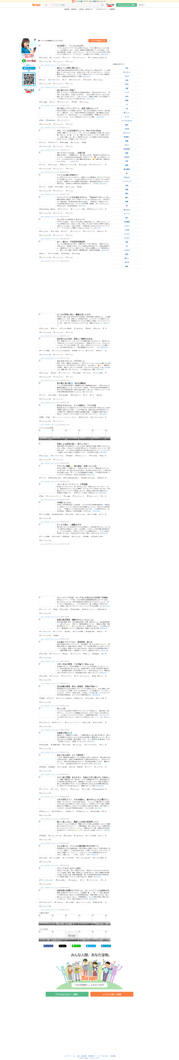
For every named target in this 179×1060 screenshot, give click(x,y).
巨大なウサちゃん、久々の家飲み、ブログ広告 (76, 405)
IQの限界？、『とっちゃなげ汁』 (71, 45)
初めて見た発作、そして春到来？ (71, 755)
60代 (126, 84)
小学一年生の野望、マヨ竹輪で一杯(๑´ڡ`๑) (75, 664)
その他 (127, 230)
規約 (78, 1056)
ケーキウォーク (76, 231)
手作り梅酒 (65, 142)
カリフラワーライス (58, 456)
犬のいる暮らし (61, 880)
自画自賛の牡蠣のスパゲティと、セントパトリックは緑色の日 (83, 890)
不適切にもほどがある (89, 478)
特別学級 (43, 767)
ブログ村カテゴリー (101, 9)
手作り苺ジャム (76, 395)
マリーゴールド (64, 209)
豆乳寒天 (70, 456)
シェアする (49, 946)
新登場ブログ (89, 9)
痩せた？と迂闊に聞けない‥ (69, 67)
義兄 (56, 609)
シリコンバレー (59, 61)
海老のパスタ (79, 698)
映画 (126, 100)
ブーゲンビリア (55, 654)
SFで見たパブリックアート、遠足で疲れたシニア (77, 108)
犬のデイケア (53, 142)
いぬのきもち (79, 328)
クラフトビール (76, 654)
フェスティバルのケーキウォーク (71, 219)
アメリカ (70, 61)
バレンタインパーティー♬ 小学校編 (72, 484)
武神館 (87, 536)
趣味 (126, 266)
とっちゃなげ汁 (55, 57)
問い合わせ (105, 1056)
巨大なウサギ (84, 417)
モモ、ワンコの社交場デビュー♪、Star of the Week (79, 130)
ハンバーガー (58, 631)
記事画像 (66, 9)
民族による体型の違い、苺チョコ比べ (73, 443)
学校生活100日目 (58, 514)
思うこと (127, 112)
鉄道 (126, 254)
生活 (126, 80)
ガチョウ (65, 789)
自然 (126, 185)
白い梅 (73, 767)
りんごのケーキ (45, 722)
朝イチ (101, 631)
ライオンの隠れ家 (66, 328)
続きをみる (104, 54)
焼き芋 (100, 350)
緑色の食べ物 (98, 902)
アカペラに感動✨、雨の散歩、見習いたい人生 (77, 466)
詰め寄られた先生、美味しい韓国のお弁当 (74, 338)
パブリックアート (64, 120)
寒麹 (85, 142)
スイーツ (127, 214)
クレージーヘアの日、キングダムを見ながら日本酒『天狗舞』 (83, 597)
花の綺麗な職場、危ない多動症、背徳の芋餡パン (77, 686)
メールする (107, 946)
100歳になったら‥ (65, 502)
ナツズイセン (55, 676)
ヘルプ (98, 1056)
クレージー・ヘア (46, 609)
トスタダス (88, 373)
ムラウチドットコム (69, 1056)
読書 (126, 141)
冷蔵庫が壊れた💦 (64, 732)
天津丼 (75, 102)
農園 (42, 417)
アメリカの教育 (55, 858)
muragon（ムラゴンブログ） (91, 1058)
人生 (126, 108)
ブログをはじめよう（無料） (67, 994)
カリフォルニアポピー (98, 417)
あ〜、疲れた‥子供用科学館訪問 (71, 241)
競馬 (126, 165)
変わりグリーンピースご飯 (69, 164)
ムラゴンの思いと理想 (112, 994)
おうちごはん (99, 80)
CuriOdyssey (66, 253)
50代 (126, 96)
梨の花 (81, 767)
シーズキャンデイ (46, 631)
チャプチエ (91, 350)
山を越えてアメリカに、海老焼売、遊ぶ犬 (74, 641)
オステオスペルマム (46, 902)
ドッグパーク (44, 789)
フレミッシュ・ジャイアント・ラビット (65, 417)
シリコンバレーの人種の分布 (62, 350)
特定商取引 (91, 1056)
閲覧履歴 (112, 9)
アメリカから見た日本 (84, 858)
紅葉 (80, 187)
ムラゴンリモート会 (55, 835)
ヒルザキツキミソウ (96, 164)
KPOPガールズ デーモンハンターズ (99, 209)
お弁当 (54, 373)
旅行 (126, 218)
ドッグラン (56, 789)
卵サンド (43, 253)
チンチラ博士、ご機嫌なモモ (69, 524)
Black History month (55, 478)
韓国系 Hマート (78, 350)
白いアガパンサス (76, 80)
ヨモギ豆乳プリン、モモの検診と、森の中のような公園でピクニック (86, 799)
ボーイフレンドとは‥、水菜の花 (71, 152)
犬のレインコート (93, 496)
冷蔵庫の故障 (56, 745)
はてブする (92, 946)
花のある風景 (64, 395)
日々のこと (127, 72)
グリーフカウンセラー (47, 880)
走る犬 (100, 395)
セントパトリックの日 (84, 902)
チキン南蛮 (87, 789)
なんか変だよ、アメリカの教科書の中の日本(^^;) (77, 845)
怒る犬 (89, 328)
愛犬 (126, 197)
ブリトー (89, 767)
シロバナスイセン (93, 880)
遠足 (42, 120)
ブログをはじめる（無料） (127, 5)
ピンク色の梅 (63, 767)
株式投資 (127, 149)
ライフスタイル (127, 121)
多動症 (43, 698)
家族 (126, 189)
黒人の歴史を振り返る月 (71, 478)
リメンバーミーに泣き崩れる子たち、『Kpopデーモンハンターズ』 (85, 197)
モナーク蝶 (101, 698)
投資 (126, 153)
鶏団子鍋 (66, 536)
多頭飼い (127, 137)
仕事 (126, 88)
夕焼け (68, 631)
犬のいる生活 (98, 722)
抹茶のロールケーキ (89, 609)
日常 (126, 161)
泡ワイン (55, 328)
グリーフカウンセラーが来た (69, 868)
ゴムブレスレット (79, 496)
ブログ (127, 76)
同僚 (51, 187)
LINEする (77, 946)
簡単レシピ (71, 811)
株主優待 (127, 169)
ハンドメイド (126, 181)
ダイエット (127, 133)
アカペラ (43, 478)
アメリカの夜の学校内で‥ (68, 174)
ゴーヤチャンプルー (80, 57)
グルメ (127, 145)
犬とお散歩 (44, 102)
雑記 (126, 193)
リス (93, 395)
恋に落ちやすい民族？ (66, 90)
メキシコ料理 (99, 373)
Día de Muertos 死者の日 (48, 209)
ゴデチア (51, 698)
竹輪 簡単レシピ (98, 676)
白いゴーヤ (67, 57)
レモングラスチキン (91, 745)
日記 (126, 68)
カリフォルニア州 (46, 61)
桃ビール (87, 654)
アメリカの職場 (45, 350)
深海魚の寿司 (91, 631)
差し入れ (97, 328)
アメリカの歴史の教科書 (101, 858)
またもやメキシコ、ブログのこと (71, 360)
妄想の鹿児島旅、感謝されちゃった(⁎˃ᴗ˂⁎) (75, 619)
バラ (65, 80)
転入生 (66, 654)
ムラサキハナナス (55, 80)
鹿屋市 (57, 635)
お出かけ (127, 177)
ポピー (53, 102)
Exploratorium (51, 120)
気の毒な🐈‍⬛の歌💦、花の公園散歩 (71, 383)
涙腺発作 (52, 767)
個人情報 (84, 1056)
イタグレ (127, 238)
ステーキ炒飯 (93, 514)
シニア (127, 92)
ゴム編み (67, 496)
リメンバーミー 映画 (78, 209)
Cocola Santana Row (99, 789)
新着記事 (73, 9)
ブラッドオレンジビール (82, 676)
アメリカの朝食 (91, 835)
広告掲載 (112, 1056)
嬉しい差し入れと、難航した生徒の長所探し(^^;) (77, 821)
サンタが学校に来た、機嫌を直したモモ (74, 314)
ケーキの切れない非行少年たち (98, 57)
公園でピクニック (83, 811)
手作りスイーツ (58, 722)
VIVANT (127, 157)
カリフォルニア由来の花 (64, 698)
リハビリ (127, 234)
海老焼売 (96, 654)
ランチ (127, 117)
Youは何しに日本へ (98, 536)
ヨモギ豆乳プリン (58, 811)
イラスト (43, 80)
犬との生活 (44, 57)
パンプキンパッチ (90, 231)
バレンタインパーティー (54, 496)
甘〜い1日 (61, 708)
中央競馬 (127, 222)
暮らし (127, 258)
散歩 (126, 125)
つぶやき (127, 250)
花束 (42, 496)
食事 (126, 201)
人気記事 (81, 9)
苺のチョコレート (82, 456)
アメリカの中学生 (69, 858)
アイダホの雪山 (54, 253)
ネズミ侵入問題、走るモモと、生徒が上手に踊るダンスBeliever (84, 777)
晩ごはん (127, 210)
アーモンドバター (64, 102)
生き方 (127, 262)
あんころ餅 (87, 722)
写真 (126, 242)
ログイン (142, 5)
